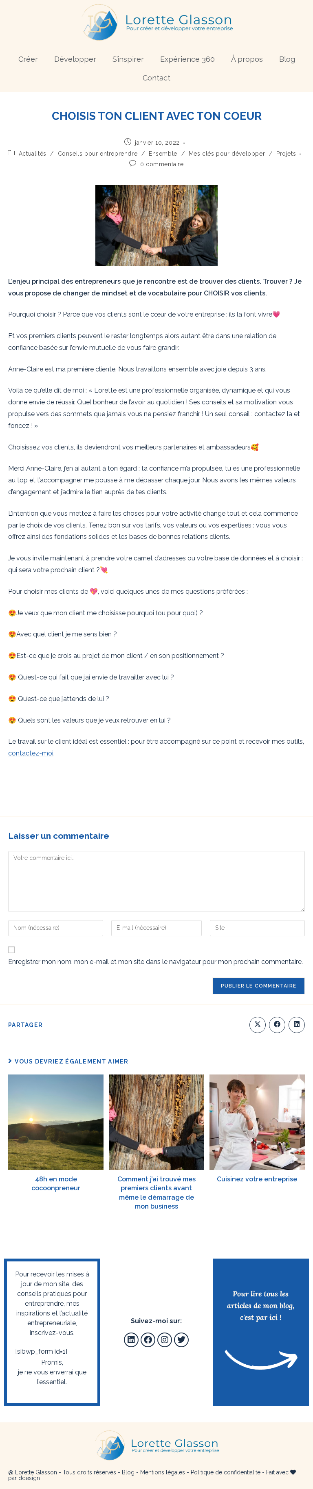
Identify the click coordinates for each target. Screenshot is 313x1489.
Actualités (32, 153)
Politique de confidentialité (225, 1472)
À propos (247, 59)
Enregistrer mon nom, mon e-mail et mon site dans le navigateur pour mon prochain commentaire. (155, 962)
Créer (28, 59)
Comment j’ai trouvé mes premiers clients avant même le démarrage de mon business (156, 1192)
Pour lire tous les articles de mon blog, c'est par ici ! (260, 1305)
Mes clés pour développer (227, 153)
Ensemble (163, 153)
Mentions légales (162, 1472)
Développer (75, 59)
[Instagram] (164, 1340)
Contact (156, 78)
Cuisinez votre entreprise (257, 1179)
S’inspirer (128, 59)
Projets (286, 153)
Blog (287, 59)
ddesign (29, 1478)
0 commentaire (162, 164)
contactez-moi (30, 753)
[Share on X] (257, 1025)
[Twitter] (181, 1340)
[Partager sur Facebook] (277, 1025)
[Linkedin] (131, 1340)
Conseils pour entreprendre (98, 153)
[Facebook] (148, 1340)
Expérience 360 (187, 59)
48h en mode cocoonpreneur (55, 1183)
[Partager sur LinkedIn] (297, 1025)
